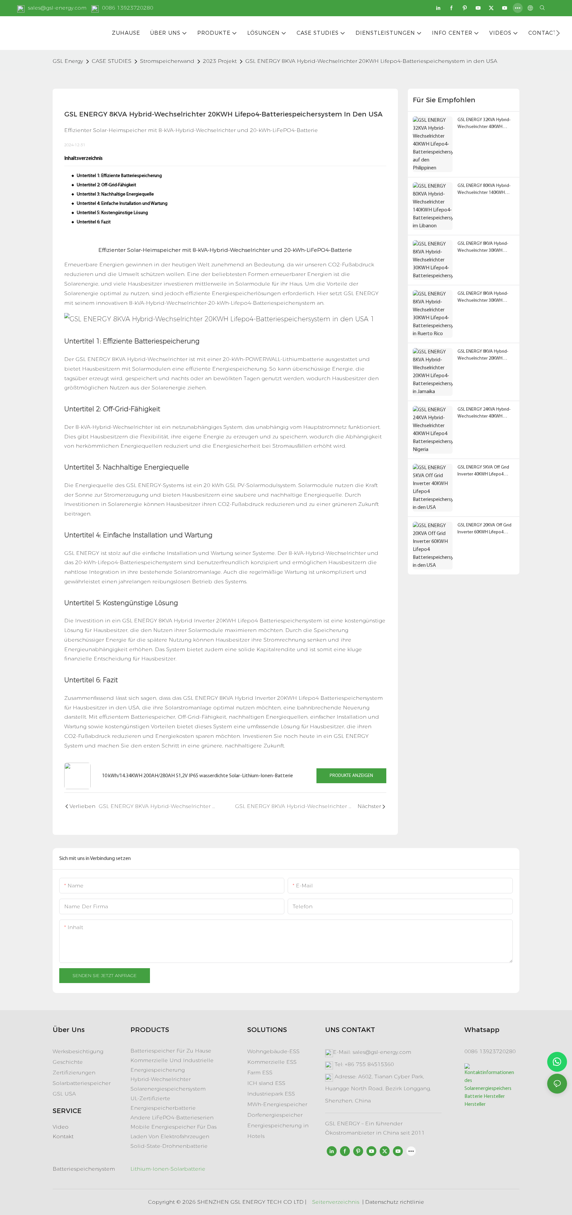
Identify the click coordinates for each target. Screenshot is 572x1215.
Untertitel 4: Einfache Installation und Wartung (122, 203)
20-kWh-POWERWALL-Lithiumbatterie (273, 359)
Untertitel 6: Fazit (94, 222)
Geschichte (68, 1062)
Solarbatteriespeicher (82, 1083)
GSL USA (64, 1094)
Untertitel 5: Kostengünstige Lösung (112, 212)
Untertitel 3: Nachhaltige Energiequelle (115, 194)
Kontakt (63, 1136)
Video (61, 1127)
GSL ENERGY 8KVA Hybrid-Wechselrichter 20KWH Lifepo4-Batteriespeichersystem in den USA (371, 61)
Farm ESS (259, 1072)
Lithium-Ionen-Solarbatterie (167, 1169)
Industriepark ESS (271, 1094)
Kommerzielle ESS (272, 1062)
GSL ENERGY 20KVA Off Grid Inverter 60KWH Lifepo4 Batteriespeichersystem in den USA (484, 529)
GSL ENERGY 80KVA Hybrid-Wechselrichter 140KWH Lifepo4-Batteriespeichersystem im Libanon (483, 189)
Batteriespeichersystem (84, 1169)
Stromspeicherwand (167, 61)
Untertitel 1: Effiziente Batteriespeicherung (119, 175)
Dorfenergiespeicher (275, 1115)
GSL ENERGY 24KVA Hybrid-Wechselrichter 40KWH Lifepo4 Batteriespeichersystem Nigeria (483, 413)
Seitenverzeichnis (335, 1202)
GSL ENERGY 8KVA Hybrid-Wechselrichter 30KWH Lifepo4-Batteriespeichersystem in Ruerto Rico (483, 297)
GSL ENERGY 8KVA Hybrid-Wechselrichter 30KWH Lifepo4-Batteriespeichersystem (482, 247)
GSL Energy (68, 61)
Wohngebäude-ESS (273, 1051)
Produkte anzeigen (351, 775)
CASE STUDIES (111, 61)
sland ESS (271, 1083)
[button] (558, 33)
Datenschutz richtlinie (394, 1202)
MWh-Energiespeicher (277, 1104)
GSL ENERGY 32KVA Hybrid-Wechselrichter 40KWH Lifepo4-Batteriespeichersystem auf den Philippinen (484, 123)
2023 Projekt (220, 61)
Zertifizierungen (74, 1072)
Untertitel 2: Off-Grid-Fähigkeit (106, 185)
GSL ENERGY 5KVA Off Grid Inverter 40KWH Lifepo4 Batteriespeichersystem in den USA (483, 471)
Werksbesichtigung (78, 1051)
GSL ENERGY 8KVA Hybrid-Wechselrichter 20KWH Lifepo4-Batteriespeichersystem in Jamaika (483, 355)
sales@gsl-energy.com (57, 8)
